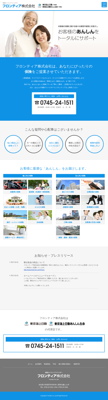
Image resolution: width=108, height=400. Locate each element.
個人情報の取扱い (65, 364)
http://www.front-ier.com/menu (34, 270)
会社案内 (38, 364)
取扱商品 (47, 364)
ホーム (30, 364)
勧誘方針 (77, 364)
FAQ (54, 364)
